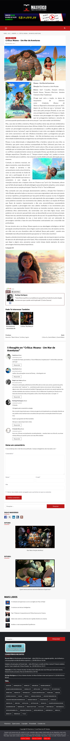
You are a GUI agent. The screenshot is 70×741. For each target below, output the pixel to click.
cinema (27, 689)
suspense (49, 710)
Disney (9, 692)
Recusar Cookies (36, 738)
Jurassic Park (32, 699)
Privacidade (32, 723)
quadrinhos (10, 706)
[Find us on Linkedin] (13, 517)
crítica (36, 689)
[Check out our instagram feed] (21, 517)
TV (24, 713)
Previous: (17, 336)
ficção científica (38, 692)
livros (53, 699)
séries (8, 713)
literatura (44, 699)
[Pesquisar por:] (26, 506)
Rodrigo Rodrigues (17, 400)
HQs (26, 696)
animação (18, 685)
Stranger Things (25, 710)
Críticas (13, 38)
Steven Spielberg (12, 710)
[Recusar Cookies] (68, 735)
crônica (46, 689)
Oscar (43, 703)
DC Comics (56, 689)
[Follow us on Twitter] (9, 517)
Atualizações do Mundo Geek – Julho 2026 (26, 658)
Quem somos (16, 723)
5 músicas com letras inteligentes (20, 607)
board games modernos (14, 689)
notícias (34, 703)
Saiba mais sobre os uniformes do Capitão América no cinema (29, 619)
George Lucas (11, 696)
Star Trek (50, 706)
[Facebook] (10, 303)
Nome (8, 477)
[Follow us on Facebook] (5, 517)
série (57, 710)
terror (17, 713)
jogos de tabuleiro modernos (15, 699)
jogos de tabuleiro (49, 696)
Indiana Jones (36, 696)
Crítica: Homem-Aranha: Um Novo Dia (23, 669)
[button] (6, 28)
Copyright (24, 723)
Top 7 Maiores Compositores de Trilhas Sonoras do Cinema (28, 613)
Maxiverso (7, 723)
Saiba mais (47, 738)
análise (35, 685)
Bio (9, 291)
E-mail (38, 477)
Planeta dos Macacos (56, 703)
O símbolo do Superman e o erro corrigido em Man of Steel (28, 601)
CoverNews (38, 729)
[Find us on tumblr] (17, 517)
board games (45, 685)
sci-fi (41, 706)
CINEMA (8, 38)
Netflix (25, 703)
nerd (17, 703)
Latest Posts (16, 291)
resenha (21, 706)
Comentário (10, 453)
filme (50, 692)
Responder (17, 365)
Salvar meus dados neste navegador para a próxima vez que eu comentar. (29, 492)
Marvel (9, 703)
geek (57, 692)
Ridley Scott (31, 706)
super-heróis (38, 710)
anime (26, 685)
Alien (8, 685)
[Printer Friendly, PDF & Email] (10, 289)
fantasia (26, 692)
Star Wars (60, 706)
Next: (53, 336)
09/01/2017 (9, 43)
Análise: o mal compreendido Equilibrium (23, 624)
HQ (20, 696)
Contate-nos (41, 723)
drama (17, 692)
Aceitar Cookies (25, 738)
